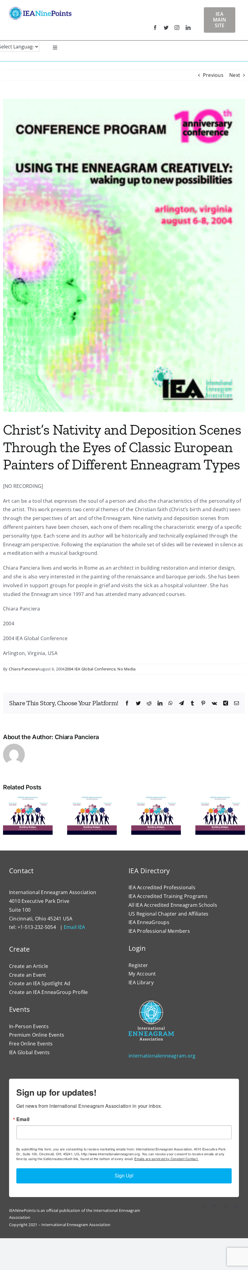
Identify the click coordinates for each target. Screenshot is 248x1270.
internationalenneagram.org (162, 1055)
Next (234, 75)
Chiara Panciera (23, 669)
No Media (126, 669)
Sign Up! (124, 1175)
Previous (213, 75)
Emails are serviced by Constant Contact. (166, 1158)
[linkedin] (188, 27)
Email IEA (74, 927)
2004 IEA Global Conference (90, 669)
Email (22, 1119)
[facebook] (155, 27)
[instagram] (177, 27)
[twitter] (166, 27)
